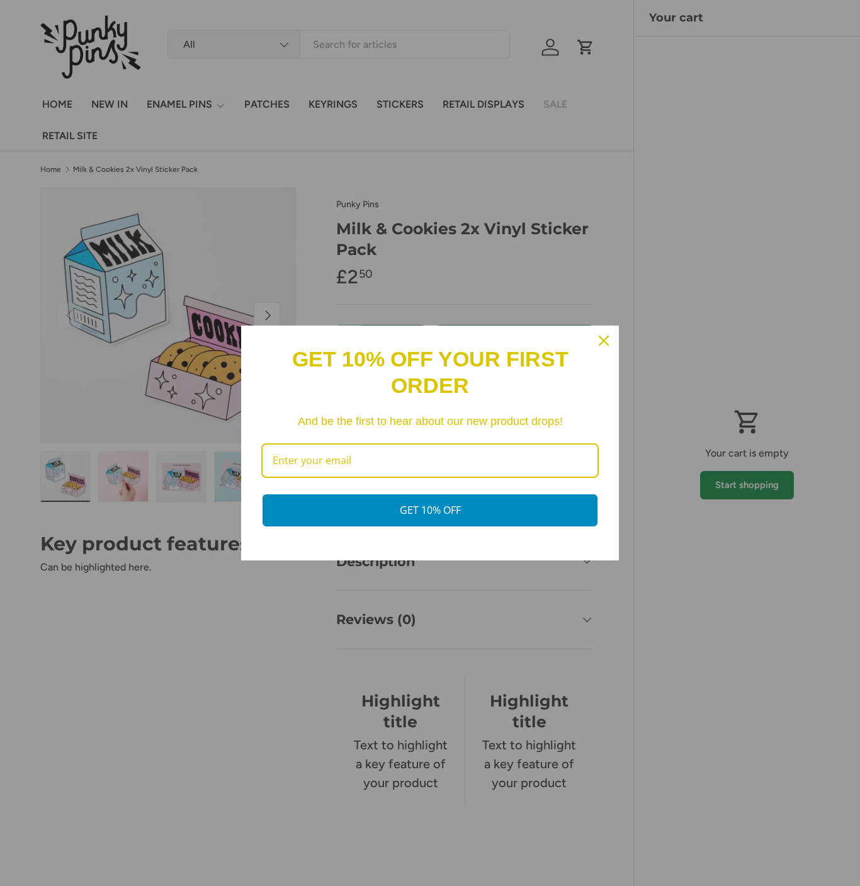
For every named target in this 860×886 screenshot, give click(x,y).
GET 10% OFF (430, 510)
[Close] (604, 341)
